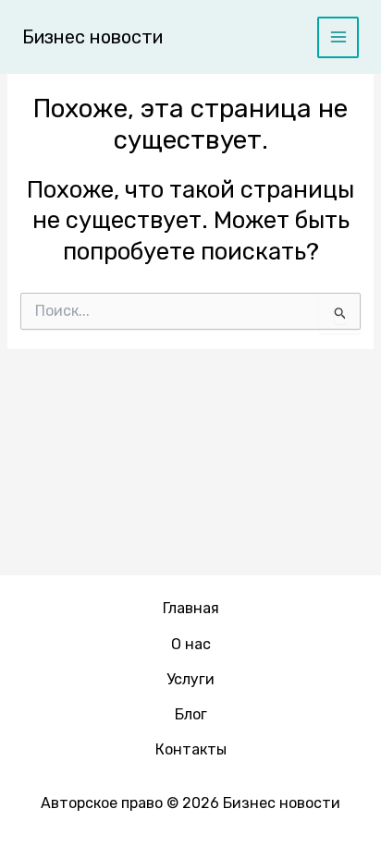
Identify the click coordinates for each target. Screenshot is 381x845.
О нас (191, 644)
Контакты (191, 749)
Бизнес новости (92, 37)
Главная (191, 608)
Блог (191, 714)
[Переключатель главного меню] (338, 37)
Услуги (190, 679)
